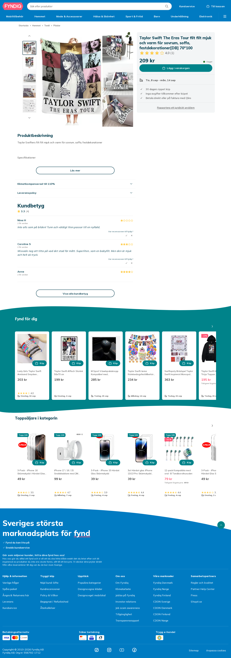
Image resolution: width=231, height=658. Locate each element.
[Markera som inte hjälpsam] (131, 235)
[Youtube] (122, 650)
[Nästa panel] (212, 326)
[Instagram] (109, 650)
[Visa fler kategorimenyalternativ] (225, 16)
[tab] (29, 48)
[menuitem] (14, 16)
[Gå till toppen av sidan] (221, 525)
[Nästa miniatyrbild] (29, 118)
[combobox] (99, 6)
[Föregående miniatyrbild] (29, 36)
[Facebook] (134, 650)
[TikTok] (97, 650)
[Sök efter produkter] (166, 6)
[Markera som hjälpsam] (126, 263)
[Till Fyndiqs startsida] (13, 6)
